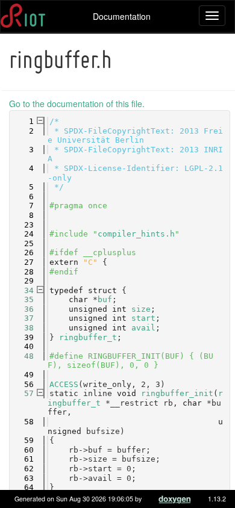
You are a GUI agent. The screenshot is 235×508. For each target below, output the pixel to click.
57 (22, 393)
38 (22, 327)
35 (22, 299)
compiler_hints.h (136, 233)
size (141, 309)
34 (22, 290)
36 (22, 309)
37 (22, 318)
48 (22, 356)
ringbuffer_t (88, 337)
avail (143, 327)
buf (105, 299)
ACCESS (63, 384)
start (143, 318)
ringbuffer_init (177, 393)
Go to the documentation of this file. (77, 104)
